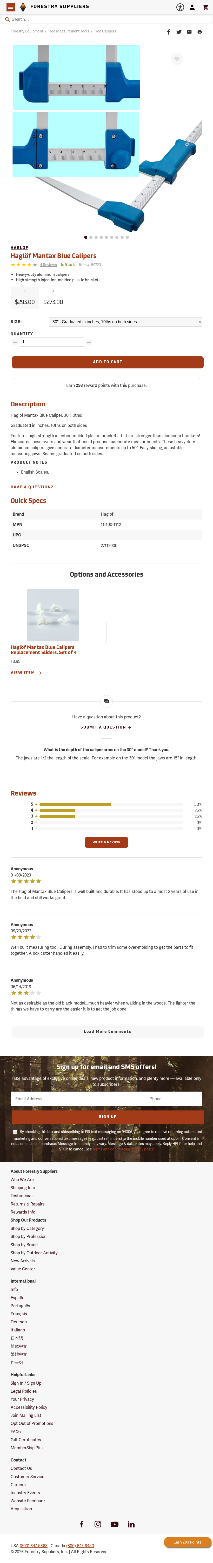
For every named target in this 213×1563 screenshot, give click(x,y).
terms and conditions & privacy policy (123, 1149)
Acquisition (21, 1509)
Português (20, 1306)
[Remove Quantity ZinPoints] (15, 342)
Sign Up (108, 1117)
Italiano (18, 1330)
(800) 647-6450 (80, 1545)
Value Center (23, 1269)
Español (18, 1298)
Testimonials (23, 1195)
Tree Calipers (105, 31)
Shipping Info (23, 1187)
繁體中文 (19, 1354)
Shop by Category (27, 1228)
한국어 (17, 1362)
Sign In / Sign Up (26, 1383)
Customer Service (27, 1476)
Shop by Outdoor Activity (34, 1253)
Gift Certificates (26, 1440)
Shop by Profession (28, 1236)
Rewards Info (23, 1212)
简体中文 (19, 1346)
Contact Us (21, 1468)
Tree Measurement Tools (68, 31)
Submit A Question (103, 728)
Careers (18, 1484)
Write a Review (106, 842)
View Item (23, 673)
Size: (16, 322)
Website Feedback (28, 1501)
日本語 (17, 1338)
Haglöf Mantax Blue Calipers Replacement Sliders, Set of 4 (44, 650)
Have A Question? (32, 487)
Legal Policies (24, 1391)
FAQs (16, 1431)
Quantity (22, 334)
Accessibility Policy (29, 1407)
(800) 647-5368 (34, 1545)
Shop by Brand (24, 1245)
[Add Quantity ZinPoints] (89, 342)
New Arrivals (23, 1261)
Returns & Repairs (28, 1204)
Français (19, 1314)
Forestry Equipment (27, 31)
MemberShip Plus (27, 1448)
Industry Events (25, 1492)
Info (14, 1289)
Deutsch (19, 1322)
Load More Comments (108, 1032)
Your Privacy (22, 1399)
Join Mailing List (26, 1415)
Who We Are (22, 1179)
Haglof (19, 248)
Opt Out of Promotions (32, 1423)
